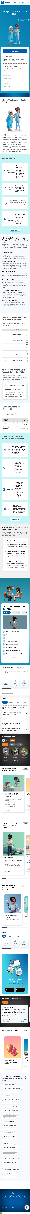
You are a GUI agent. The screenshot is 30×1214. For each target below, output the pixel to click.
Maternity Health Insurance (10, 1162)
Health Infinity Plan (8, 1095)
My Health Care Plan (8, 1143)
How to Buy (6, 612)
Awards (25, 1030)
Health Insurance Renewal (9, 1128)
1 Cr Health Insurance (8, 1132)
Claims (17, 702)
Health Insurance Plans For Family (11, 1099)
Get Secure (7, 871)
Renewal (24, 702)
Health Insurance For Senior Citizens (12, 1106)
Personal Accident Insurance (10, 1151)
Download (7, 692)
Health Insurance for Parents (10, 1158)
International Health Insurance (10, 1147)
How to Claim (25, 612)
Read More (14, 230)
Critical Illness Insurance (9, 1121)
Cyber (19, 744)
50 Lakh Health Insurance (9, 1136)
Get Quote (15, 51)
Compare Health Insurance (10, 1114)
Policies (11, 702)
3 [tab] (24, 688)
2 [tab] (15, 688)
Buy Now (15, 657)
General (5, 702)
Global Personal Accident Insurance (11, 1169)
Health (5, 676)
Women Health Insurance (9, 1117)
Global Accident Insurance (9, 1165)
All (4, 936)
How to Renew (16, 612)
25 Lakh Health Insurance (9, 1140)
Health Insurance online (9, 1084)
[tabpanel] (6, 683)
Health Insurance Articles (9, 1103)
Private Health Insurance (9, 1173)
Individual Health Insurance (10, 1125)
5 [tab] (21, 878)
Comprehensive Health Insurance (11, 1092)
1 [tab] (6, 688)
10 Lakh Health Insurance (9, 1177)
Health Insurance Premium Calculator (12, 1088)
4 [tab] (17, 878)
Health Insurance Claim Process (11, 1110)
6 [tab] (26, 878)
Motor (17, 936)
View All (12, 740)
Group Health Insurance (9, 1154)
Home (4, 95)
